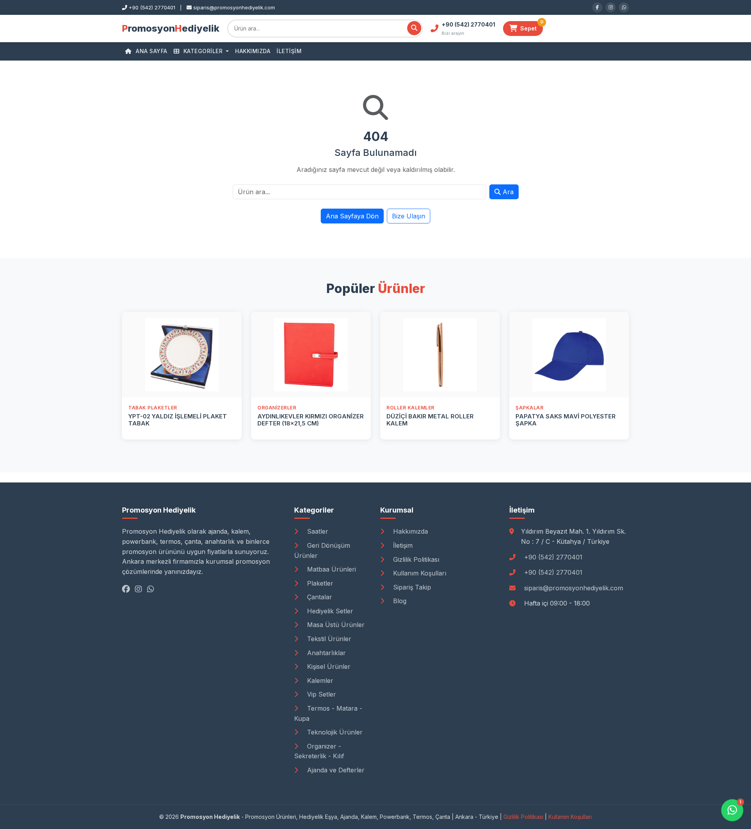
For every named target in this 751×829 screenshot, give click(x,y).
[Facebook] (597, 7)
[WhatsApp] (624, 7)
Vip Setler (320, 694)
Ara (507, 192)
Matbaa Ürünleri (330, 569)
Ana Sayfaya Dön (352, 216)
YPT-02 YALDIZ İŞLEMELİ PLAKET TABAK (177, 420)
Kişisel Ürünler (327, 666)
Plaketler (319, 583)
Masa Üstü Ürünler (335, 625)
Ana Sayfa (150, 51)
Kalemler (319, 680)
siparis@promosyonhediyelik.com (573, 588)
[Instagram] (610, 7)
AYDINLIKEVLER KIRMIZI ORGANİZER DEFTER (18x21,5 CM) (310, 420)
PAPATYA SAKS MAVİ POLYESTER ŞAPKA (566, 420)
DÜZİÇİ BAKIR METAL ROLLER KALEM (430, 420)
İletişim (289, 51)
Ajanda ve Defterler (335, 770)
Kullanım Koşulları (418, 573)
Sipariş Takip (411, 587)
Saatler (316, 531)
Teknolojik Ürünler (334, 732)
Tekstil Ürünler (328, 639)
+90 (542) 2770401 (553, 557)
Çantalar (318, 597)
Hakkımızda (252, 51)
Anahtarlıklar (325, 653)
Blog (398, 601)
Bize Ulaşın (408, 216)
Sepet (531, 26)
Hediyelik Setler (329, 611)
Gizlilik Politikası (415, 559)
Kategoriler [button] (203, 51)
